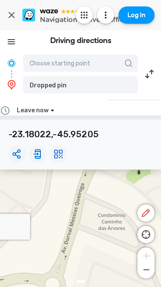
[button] (80, 84)
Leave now (33, 110)
